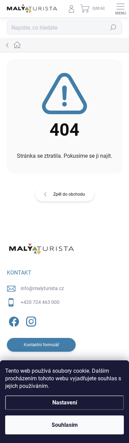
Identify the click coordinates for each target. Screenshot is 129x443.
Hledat (113, 27)
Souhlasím (65, 425)
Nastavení (64, 402)
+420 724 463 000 (40, 302)
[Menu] (120, 8)
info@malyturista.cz (42, 288)
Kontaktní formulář (41, 344)
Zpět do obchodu (69, 194)
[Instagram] (30, 320)
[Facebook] (13, 320)
